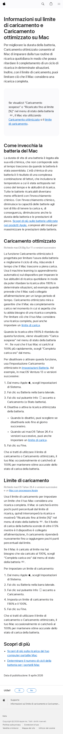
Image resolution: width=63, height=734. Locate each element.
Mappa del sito (28, 728)
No (31, 690)
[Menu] (59, 4)
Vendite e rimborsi (10, 728)
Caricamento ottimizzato (24, 119)
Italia (5, 716)
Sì (19, 690)
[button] (43, 4)
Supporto (15, 700)
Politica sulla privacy (12, 725)
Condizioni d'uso (31, 725)
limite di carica (31, 325)
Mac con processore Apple (23, 490)
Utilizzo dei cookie (47, 728)
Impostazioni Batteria (35, 367)
